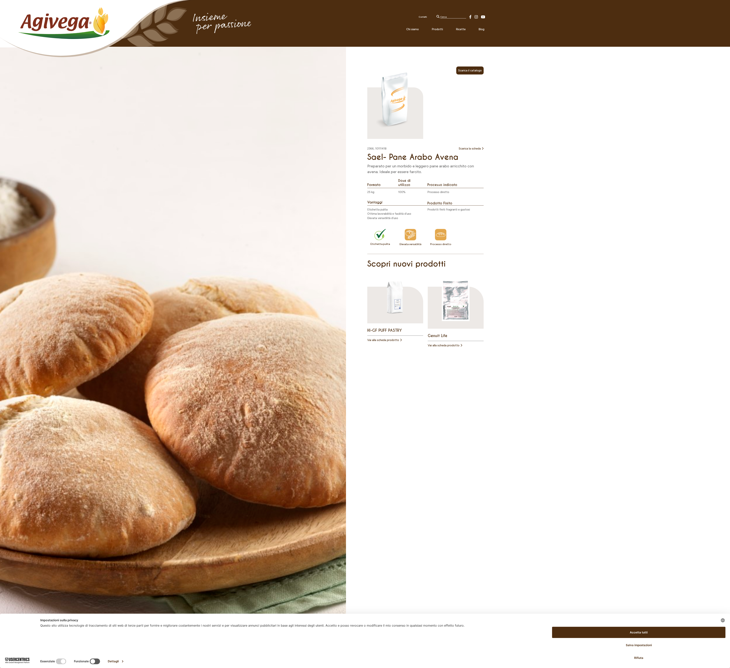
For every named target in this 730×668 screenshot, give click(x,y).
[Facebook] (470, 16)
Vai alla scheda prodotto (383, 340)
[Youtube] (483, 16)
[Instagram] (476, 16)
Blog (481, 29)
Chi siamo (412, 29)
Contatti (423, 17)
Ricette (461, 29)
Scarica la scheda (470, 148)
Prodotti (437, 29)
